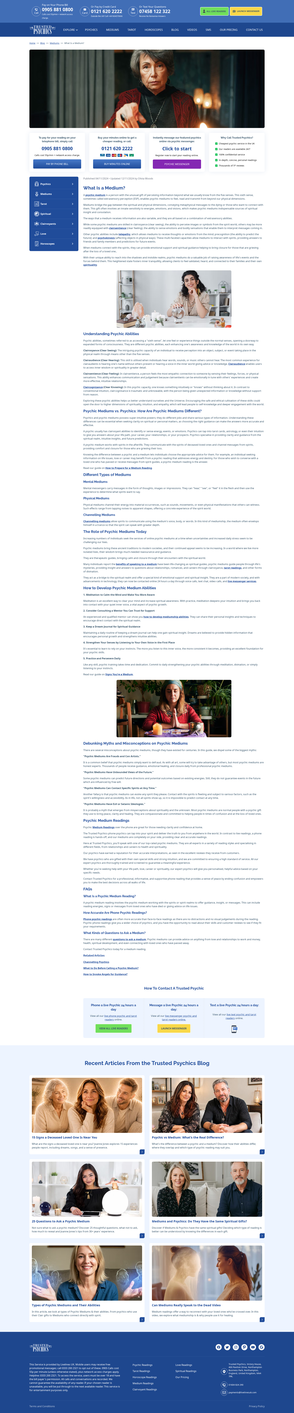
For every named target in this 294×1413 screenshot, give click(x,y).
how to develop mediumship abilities (166, 616)
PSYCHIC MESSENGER (176, 164)
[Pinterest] (244, 1347)
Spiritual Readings (185, 1371)
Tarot (132, 30)
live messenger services (242, 581)
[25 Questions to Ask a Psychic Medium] (87, 1189)
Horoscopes (154, 30)
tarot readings (232, 567)
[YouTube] (253, 1347)
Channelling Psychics (96, 962)
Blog (175, 30)
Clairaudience (236, 364)
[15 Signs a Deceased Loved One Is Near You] (87, 1105)
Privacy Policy (257, 1406)
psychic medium (95, 195)
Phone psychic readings (97, 919)
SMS (208, 30)
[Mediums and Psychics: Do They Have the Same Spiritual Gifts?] (207, 1189)
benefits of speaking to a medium (136, 564)
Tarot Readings (141, 1371)
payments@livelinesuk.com (242, 1392)
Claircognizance (93, 387)
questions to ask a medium (129, 939)
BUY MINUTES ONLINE (117, 164)
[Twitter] (227, 1347)
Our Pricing (228, 30)
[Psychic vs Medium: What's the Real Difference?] (207, 1105)
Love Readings (183, 1365)
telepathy (124, 234)
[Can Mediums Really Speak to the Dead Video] (207, 1273)
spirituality (90, 265)
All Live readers (113, 1028)
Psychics (91, 30)
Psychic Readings (143, 1365)
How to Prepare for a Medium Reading (128, 468)
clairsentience (117, 228)
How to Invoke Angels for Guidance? (105, 974)
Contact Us (254, 30)
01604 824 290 (236, 1384)
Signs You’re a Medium (119, 674)
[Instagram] (236, 1347)
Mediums (112, 30)
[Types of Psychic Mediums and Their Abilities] (87, 1273)
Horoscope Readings (145, 1377)
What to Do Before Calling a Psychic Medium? (111, 968)
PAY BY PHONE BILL (57, 164)
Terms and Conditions (42, 1406)
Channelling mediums (96, 521)
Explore (69, 30)
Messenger (248, 11)
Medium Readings (103, 827)
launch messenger (174, 1028)
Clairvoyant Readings (145, 1389)
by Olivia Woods (144, 178)
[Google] (261, 1347)
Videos (192, 30)
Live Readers (216, 11)
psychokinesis (106, 238)
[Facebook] (219, 1347)
